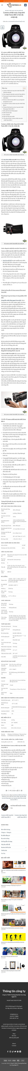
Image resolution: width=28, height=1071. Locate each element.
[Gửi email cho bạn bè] (12, 790)
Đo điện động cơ (5, 835)
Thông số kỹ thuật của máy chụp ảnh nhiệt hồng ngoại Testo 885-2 (13, 108)
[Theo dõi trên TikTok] (13, 1052)
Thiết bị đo (4, 850)
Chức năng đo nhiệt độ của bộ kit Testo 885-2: (14, 94)
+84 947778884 (14, 1016)
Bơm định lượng (5, 829)
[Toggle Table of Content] (23, 88)
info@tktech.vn (14, 1014)
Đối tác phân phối (14, 1037)
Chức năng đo (6, 114)
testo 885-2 (14, 799)
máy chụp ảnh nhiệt (15, 798)
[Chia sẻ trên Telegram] (21, 790)
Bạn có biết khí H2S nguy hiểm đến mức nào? (9, 956)
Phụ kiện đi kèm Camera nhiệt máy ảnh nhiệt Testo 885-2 (13, 119)
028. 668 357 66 (14, 1018)
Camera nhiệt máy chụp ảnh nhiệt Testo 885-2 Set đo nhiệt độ (14, 91)
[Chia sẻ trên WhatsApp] (6, 790)
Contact (14, 1045)
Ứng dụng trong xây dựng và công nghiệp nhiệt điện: (13, 97)
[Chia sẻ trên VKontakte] (16, 790)
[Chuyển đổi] (26, 847)
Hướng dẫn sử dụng (6, 841)
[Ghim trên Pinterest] (14, 790)
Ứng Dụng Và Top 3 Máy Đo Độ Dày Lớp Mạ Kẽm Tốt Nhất (12, 928)
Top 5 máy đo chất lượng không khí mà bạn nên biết (10, 970)
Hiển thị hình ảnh (7, 112)
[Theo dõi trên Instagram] (10, 1052)
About (14, 1043)
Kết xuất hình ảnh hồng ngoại (10, 110)
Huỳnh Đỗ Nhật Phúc (20, 21)
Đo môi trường (5, 838)
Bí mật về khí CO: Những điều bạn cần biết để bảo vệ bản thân (12, 942)
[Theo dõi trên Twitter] (15, 1052)
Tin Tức (3, 853)
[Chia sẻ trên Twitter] (10, 790)
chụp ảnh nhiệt (23, 796)
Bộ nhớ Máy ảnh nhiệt (9, 116)
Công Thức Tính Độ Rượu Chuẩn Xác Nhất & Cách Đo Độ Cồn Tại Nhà (13, 871)
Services (14, 1035)
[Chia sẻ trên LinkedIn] (17, 790)
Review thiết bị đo (9, 10)
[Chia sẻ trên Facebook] (8, 790)
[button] (2, 5)
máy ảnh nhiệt (7, 159)
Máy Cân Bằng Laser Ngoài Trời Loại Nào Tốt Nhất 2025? (12, 899)
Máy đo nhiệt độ (19, 10)
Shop (14, 1033)
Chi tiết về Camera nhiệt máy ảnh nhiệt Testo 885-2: (14, 104)
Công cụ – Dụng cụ (6, 832)
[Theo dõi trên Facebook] (8, 1052)
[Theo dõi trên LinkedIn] (20, 1052)
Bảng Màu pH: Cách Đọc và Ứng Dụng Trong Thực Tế (11, 885)
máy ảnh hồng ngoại (6, 798)
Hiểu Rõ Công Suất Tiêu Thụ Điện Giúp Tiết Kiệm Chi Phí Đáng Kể (13, 913)
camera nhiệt (16, 796)
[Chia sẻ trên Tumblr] (19, 790)
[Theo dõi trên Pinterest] (18, 1052)
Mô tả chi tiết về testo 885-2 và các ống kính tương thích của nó (13, 100)
